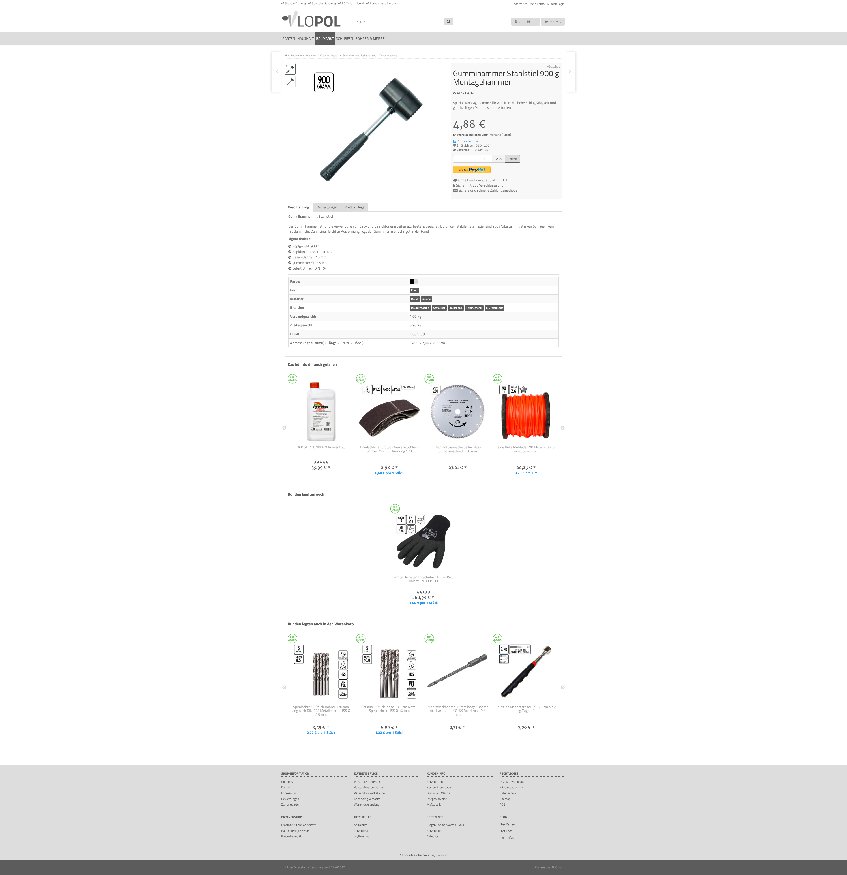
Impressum (288, 793)
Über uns (287, 781)
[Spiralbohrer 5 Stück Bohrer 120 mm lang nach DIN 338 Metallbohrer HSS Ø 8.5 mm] (321, 668)
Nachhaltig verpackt (367, 798)
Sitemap (505, 798)
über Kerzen (507, 824)
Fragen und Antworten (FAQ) (445, 824)
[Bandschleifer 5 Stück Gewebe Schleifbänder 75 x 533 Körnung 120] (389, 409)
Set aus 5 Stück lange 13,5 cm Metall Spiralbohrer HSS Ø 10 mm (389, 708)
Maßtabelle (434, 804)
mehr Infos (507, 837)
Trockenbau (455, 308)
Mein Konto (537, 3)
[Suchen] (448, 21)
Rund (414, 290)
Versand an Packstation (369, 793)
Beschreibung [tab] (298, 207)
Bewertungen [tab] (327, 207)
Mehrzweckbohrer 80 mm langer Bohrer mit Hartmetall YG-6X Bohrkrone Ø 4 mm (458, 710)
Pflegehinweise (437, 798)
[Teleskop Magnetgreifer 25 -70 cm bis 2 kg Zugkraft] (526, 668)
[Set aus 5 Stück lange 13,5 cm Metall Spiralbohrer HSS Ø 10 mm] (389, 668)
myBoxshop (361, 836)
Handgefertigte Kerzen (296, 830)
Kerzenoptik (434, 830)
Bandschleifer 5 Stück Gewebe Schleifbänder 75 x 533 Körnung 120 (389, 449)
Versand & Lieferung (367, 781)
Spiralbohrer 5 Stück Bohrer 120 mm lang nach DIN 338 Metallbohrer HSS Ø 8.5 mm (321, 710)
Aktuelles (433, 836)
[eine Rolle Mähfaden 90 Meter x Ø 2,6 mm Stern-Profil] (526, 409)
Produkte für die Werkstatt (298, 824)
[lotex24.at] (314, 19)
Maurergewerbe (420, 308)
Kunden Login (556, 3)
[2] (472, 169)
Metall (414, 299)
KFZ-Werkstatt (494, 308)
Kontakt (286, 787)
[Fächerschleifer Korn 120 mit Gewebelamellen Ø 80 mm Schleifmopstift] (276, 72)
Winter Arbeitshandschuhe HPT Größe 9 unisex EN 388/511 (424, 579)
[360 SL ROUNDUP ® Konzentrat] (321, 409)
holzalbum (360, 824)
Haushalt (305, 38)
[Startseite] (286, 55)
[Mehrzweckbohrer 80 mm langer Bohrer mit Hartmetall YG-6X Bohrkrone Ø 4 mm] (457, 668)
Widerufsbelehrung (512, 787)
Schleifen (344, 38)
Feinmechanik (474, 308)
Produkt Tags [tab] (354, 207)
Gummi (426, 299)
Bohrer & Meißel (370, 38)
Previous (284, 428)
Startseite (520, 3)
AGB (502, 804)
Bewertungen (290, 798)
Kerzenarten (435, 781)
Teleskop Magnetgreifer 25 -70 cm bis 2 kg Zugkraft (526, 708)
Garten (288, 38)
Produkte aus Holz (292, 836)
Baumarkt (325, 38)
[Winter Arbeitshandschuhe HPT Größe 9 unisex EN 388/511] (423, 539)
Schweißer (439, 308)
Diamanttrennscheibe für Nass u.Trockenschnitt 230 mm (458, 449)
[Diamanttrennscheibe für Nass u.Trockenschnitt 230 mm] (457, 409)
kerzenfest (361, 830)
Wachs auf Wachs (438, 793)
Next (562, 428)
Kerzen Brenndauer (439, 787)
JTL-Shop (556, 867)
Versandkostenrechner (369, 787)
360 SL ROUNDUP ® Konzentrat (321, 447)
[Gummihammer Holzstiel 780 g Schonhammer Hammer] (570, 72)
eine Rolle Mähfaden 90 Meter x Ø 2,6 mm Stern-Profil (526, 449)
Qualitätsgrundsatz (512, 781)
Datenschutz (508, 793)
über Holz (506, 830)
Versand (496, 134)
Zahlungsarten (290, 804)
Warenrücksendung (366, 804)
